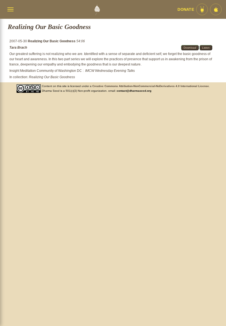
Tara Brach (18, 47)
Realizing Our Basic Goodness (52, 41)
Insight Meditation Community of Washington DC (45, 71)
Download (190, 47)
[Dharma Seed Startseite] (97, 9)
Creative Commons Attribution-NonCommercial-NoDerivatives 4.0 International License (150, 86)
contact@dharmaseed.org (134, 90)
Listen (206, 47)
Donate (185, 9)
